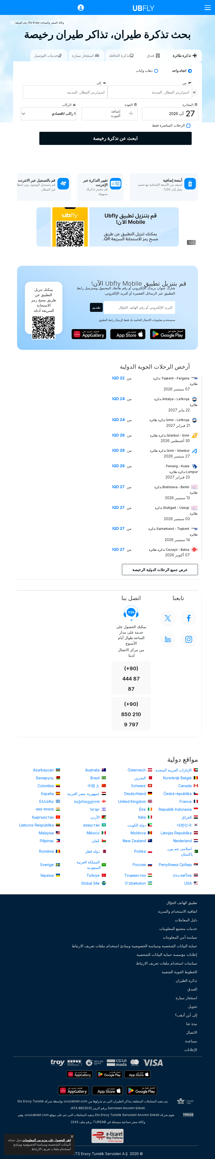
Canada (185, 785)
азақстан (92, 825)
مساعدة (191, 1041)
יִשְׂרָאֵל (95, 809)
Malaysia (47, 833)
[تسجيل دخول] (78, 7)
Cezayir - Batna (169, 550)
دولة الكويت (137, 825)
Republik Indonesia (176, 809)
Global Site (91, 883)
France (186, 801)
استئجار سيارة (186, 997)
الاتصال (191, 1032)
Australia (93, 770)
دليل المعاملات (186, 920)
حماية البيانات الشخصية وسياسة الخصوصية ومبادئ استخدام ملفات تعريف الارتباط (134, 946)
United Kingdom (132, 801)
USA (188, 883)
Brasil (95, 778)
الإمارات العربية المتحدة (174, 770)
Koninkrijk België (178, 778)
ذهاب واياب (144, 71)
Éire (143, 809)
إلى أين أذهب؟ (186, 1015)
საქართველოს (87, 801)
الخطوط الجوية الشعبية (179, 972)
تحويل (192, 1006)
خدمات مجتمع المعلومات (178, 928)
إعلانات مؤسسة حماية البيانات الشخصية (167, 954)
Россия (140, 864)
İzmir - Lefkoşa (169, 420)
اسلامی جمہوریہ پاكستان (179, 851)
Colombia (46, 785)
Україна (47, 875)
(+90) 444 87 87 (131, 679)
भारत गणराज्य (45, 809)
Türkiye (94, 875)
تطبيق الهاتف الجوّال (181, 902)
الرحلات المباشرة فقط (168, 125)
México (94, 833)
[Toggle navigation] (205, 7)
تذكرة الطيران (186, 980)
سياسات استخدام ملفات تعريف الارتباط (166, 963)
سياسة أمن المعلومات (180, 937)
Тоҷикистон (135, 875)
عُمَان (96, 841)
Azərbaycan (44, 770)
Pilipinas (47, 841)
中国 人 (94, 785)
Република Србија (176, 864)
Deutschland (135, 793)
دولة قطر (93, 851)
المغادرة (187, 105)
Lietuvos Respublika (37, 825)
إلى (98, 83)
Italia (142, 817)
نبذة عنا (191, 1023)
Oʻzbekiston (136, 883)
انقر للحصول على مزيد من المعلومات (46, 1140)
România (47, 851)
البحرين (140, 778)
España (48, 793)
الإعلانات (190, 1049)
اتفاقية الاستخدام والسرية (177, 911)
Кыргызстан (43, 817)
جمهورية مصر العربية (84, 793)
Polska (140, 851)
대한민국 (185, 825)
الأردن (95, 817)
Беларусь (45, 778)
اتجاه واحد (179, 71)
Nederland (183, 841)
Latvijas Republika (177, 833)
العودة (129, 105)
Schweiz (139, 785)
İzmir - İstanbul (169, 451)
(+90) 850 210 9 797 (131, 714)
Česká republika (178, 793)
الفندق (192, 989)
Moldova (139, 833)
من (184, 83)
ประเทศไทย (183, 875)
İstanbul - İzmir (169, 435)
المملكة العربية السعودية (89, 865)
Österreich (137, 770)
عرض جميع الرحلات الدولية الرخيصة (159, 569)
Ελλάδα (47, 801)
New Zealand (135, 841)
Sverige (47, 864)
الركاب (66, 105)
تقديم (96, 307)
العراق (187, 817)
